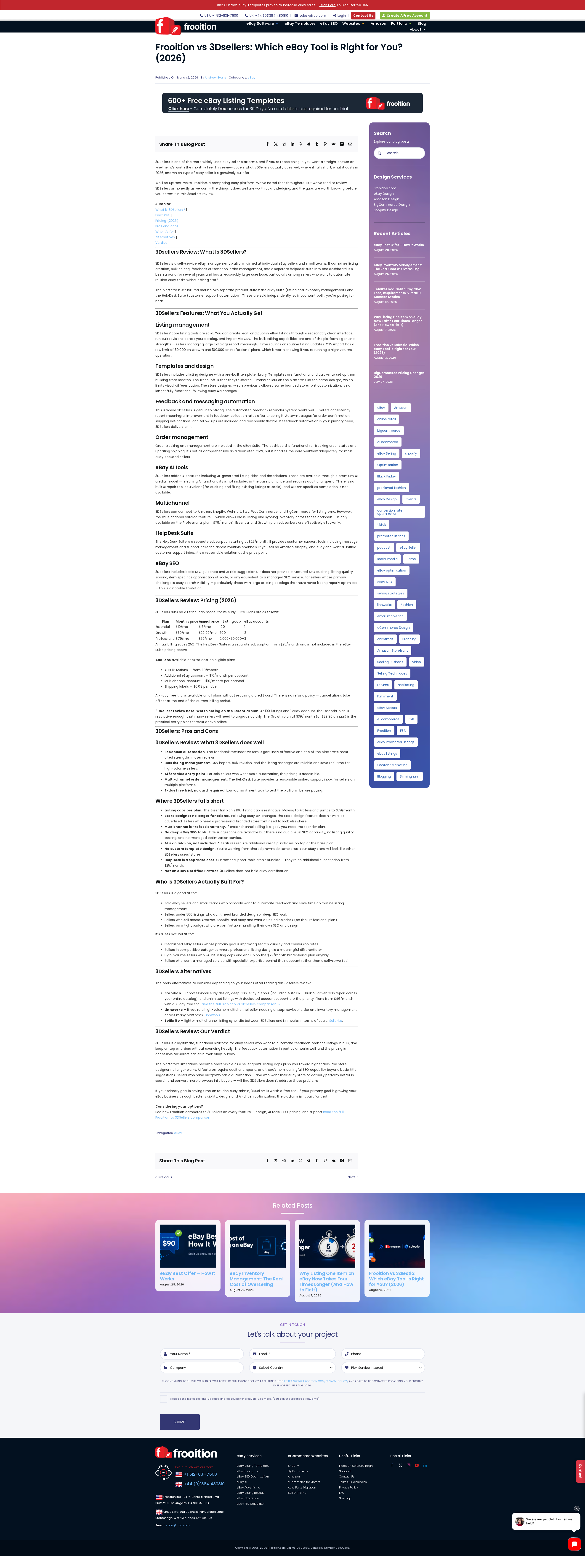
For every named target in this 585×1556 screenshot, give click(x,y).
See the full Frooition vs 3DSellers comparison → (241, 1004)
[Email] (350, 144)
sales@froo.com (178, 1525)
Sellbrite (335, 1020)
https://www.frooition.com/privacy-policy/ (316, 1381)
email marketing (390, 616)
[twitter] (400, 1465)
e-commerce (388, 719)
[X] (276, 144)
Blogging (384, 776)
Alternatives (165, 237)
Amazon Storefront (392, 650)
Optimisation (387, 465)
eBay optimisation (391, 570)
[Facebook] (267, 144)
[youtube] (417, 1465)
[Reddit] (284, 144)
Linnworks (212, 1015)
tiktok (381, 524)
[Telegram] (308, 144)
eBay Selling (386, 453)
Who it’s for (164, 231)
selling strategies (390, 593)
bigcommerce (388, 430)
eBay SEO (384, 582)
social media (387, 559)
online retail (386, 419)
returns (383, 685)
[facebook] (392, 1465)
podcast (384, 547)
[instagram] (408, 1465)
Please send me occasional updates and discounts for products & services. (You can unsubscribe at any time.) (244, 1399)
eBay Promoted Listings (395, 742)
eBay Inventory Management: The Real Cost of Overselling (398, 267)
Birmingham (409, 776)
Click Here (327, 5)
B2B (411, 719)
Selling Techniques (392, 673)
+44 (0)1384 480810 (204, 1484)
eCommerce (387, 442)
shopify (411, 453)
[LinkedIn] (292, 144)
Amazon (400, 407)
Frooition (384, 730)
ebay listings (387, 753)
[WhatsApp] (300, 144)
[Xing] (342, 144)
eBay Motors (387, 707)
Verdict (161, 242)
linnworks (384, 604)
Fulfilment (385, 696)
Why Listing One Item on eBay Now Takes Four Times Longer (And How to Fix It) (398, 321)
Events (411, 499)
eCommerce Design (393, 627)
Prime (411, 559)
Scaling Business (390, 662)
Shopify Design (386, 210)
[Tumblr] (317, 144)
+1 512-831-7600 (200, 1474)
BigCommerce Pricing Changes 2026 (399, 375)
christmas (385, 639)
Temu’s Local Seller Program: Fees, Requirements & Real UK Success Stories (398, 293)
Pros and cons (166, 226)
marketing (406, 685)
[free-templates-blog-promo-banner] (292, 94)
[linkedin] (425, 1465)
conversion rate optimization (389, 512)
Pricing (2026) (166, 220)
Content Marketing (392, 765)
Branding (409, 639)
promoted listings (391, 536)
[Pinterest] (325, 144)
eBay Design (384, 193)
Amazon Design (386, 199)
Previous (165, 1177)
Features (162, 215)
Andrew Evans (215, 77)
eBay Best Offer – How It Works (399, 245)
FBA (403, 730)
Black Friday (386, 476)
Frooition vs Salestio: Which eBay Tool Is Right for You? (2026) (396, 349)
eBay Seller (408, 547)
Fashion (407, 604)
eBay (251, 77)
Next (351, 1177)
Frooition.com (385, 188)
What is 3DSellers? (170, 209)
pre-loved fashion (391, 487)
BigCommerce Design (392, 204)
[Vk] (333, 144)
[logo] (185, 18)
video (416, 662)
